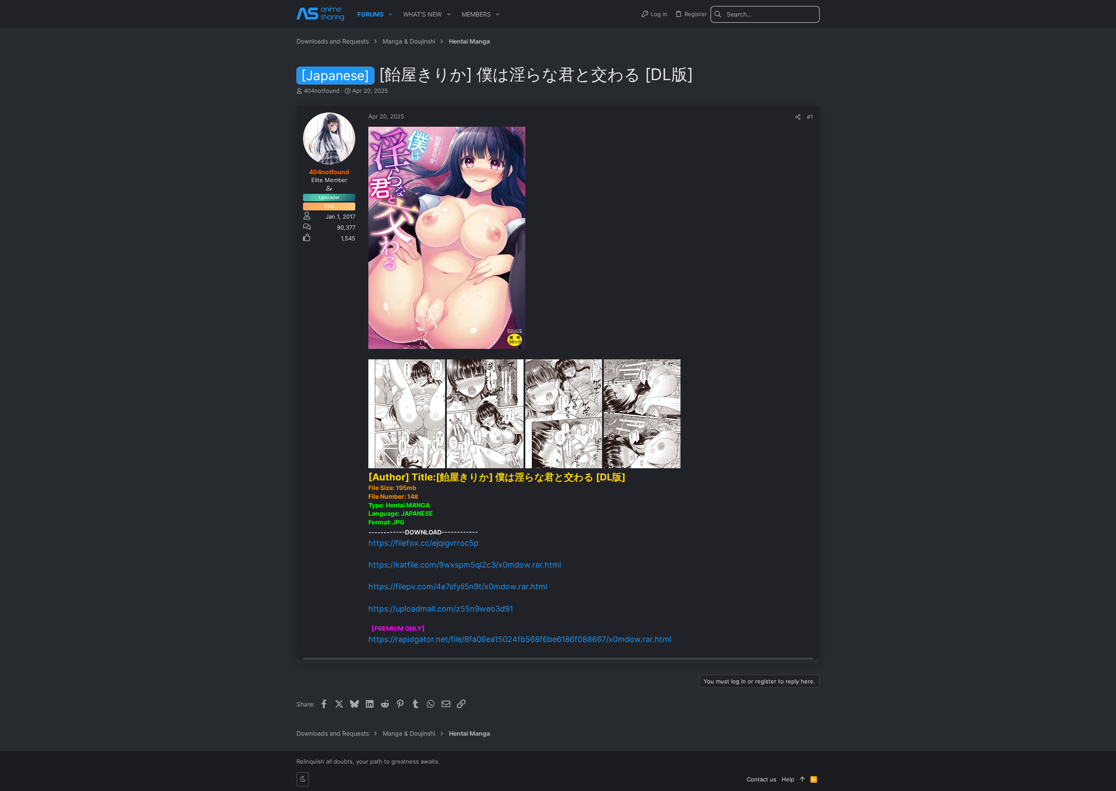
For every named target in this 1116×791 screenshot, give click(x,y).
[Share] (798, 117)
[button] (390, 14)
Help (788, 779)
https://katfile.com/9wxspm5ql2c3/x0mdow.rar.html (464, 564)
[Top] (802, 779)
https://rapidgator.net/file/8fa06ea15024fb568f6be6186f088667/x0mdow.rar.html (519, 639)
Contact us (761, 779)
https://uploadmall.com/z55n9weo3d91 (440, 608)
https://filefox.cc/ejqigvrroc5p (423, 543)
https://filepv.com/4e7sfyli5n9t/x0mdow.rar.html (457, 586)
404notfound (322, 90)
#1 (810, 116)
